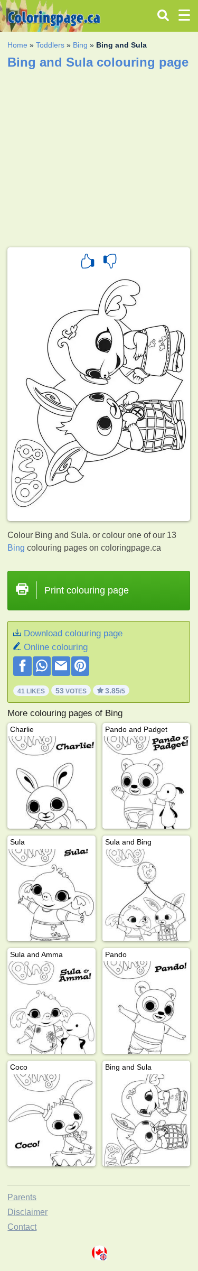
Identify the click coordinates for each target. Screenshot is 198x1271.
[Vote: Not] (110, 263)
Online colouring (56, 647)
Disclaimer (27, 1212)
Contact (21, 1226)
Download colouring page (73, 633)
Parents (21, 1197)
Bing (80, 45)
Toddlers (50, 45)
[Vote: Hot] (88, 263)
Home (17, 45)
